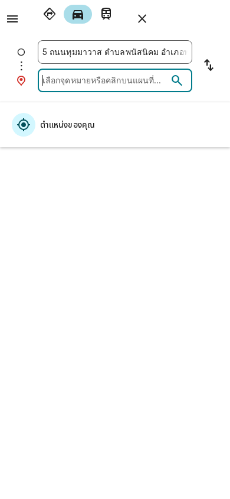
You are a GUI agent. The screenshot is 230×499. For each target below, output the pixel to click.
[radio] (49, 14)
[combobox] (115, 52)
